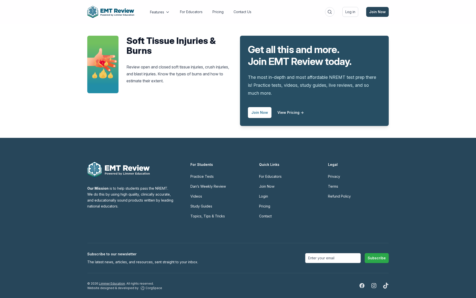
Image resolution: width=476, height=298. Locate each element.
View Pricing (290, 112)
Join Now (377, 12)
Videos (196, 196)
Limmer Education (112, 283)
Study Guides (201, 206)
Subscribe (377, 258)
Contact (265, 216)
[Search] (329, 11)
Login (263, 196)
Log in (350, 12)
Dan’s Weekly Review (208, 186)
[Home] (110, 12)
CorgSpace (154, 288)
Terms (333, 186)
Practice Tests (202, 176)
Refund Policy (339, 196)
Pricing (264, 206)
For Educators (270, 176)
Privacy (334, 176)
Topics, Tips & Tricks (207, 216)
